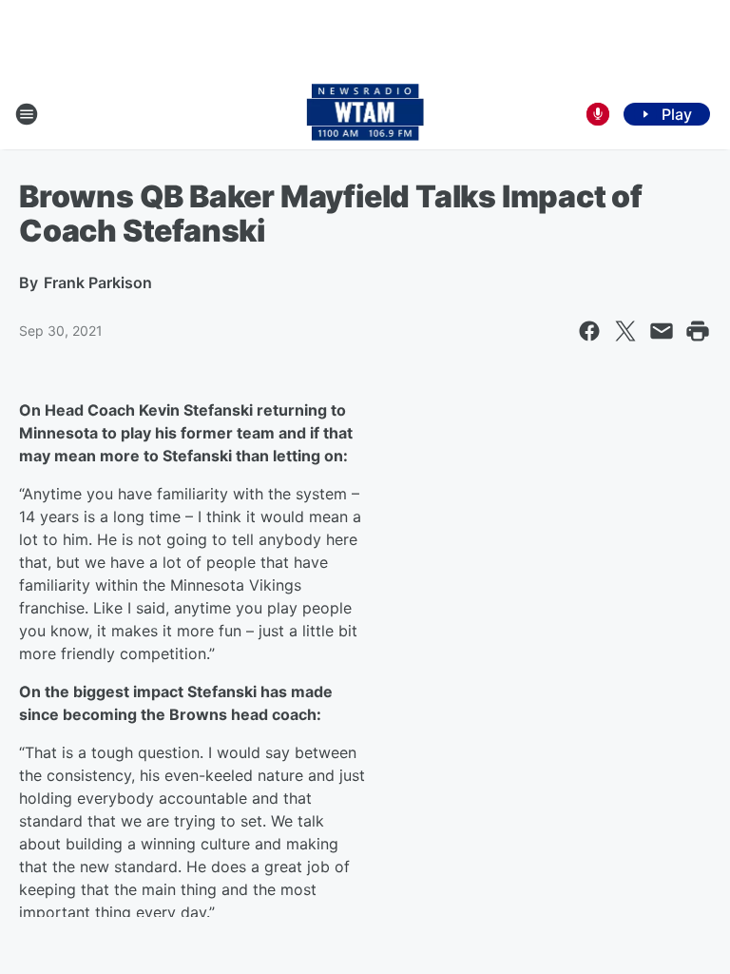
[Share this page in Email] (661, 331)
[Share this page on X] (625, 331)
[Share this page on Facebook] (589, 331)
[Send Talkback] (597, 114)
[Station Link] (365, 114)
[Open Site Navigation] (26, 114)
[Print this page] (697, 331)
